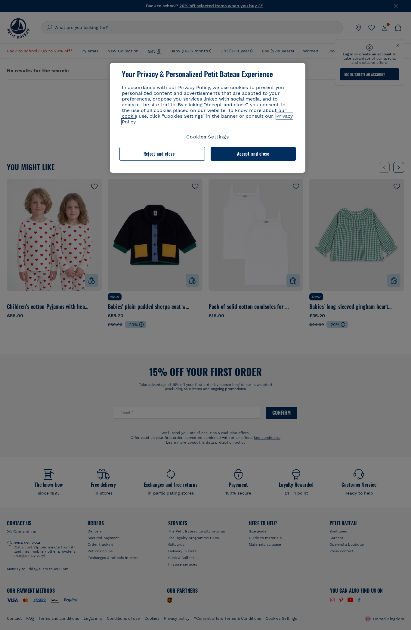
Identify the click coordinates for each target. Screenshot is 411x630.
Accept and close (253, 154)
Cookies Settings (207, 137)
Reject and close (159, 154)
